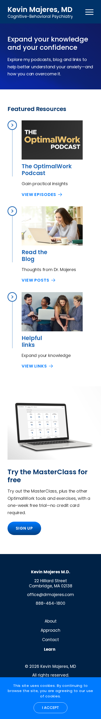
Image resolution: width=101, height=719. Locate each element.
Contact (50, 640)
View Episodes (39, 194)
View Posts (35, 280)
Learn (49, 649)
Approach (50, 630)
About (51, 621)
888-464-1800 (50, 603)
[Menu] (89, 11)
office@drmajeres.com (50, 594)
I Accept (50, 707)
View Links (34, 366)
